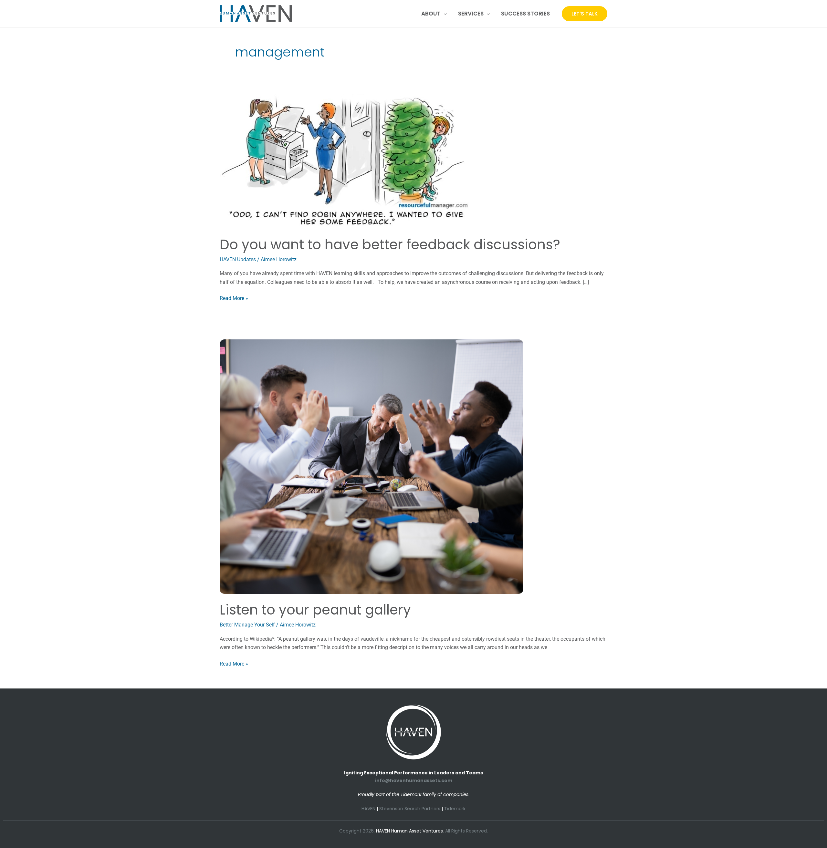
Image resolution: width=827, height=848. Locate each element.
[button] (444, 13)
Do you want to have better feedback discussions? (390, 244)
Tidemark (455, 808)
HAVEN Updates (238, 259)
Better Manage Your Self (247, 625)
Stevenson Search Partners (409, 808)
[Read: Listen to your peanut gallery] (371, 466)
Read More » (234, 297)
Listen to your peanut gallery (315, 609)
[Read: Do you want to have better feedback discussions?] (348, 161)
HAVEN (368, 808)
